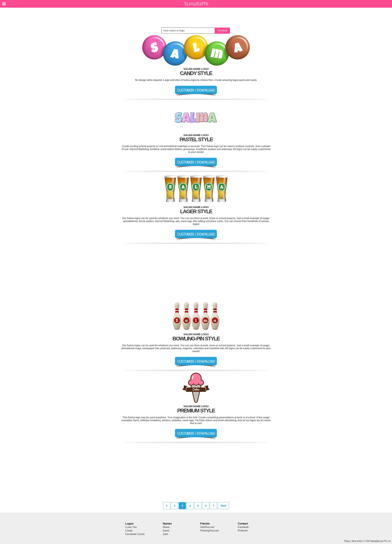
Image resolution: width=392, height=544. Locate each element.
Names (167, 523)
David (166, 530)
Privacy (347, 541)
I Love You (131, 527)
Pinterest (242, 530)
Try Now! (222, 30)
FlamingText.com (209, 530)
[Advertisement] (197, 15)
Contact (243, 523)
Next (223, 505)
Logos (129, 523)
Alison (166, 527)
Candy (128, 530)
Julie (165, 534)
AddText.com (207, 527)
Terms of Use (357, 541)
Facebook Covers (135, 534)
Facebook (243, 527)
